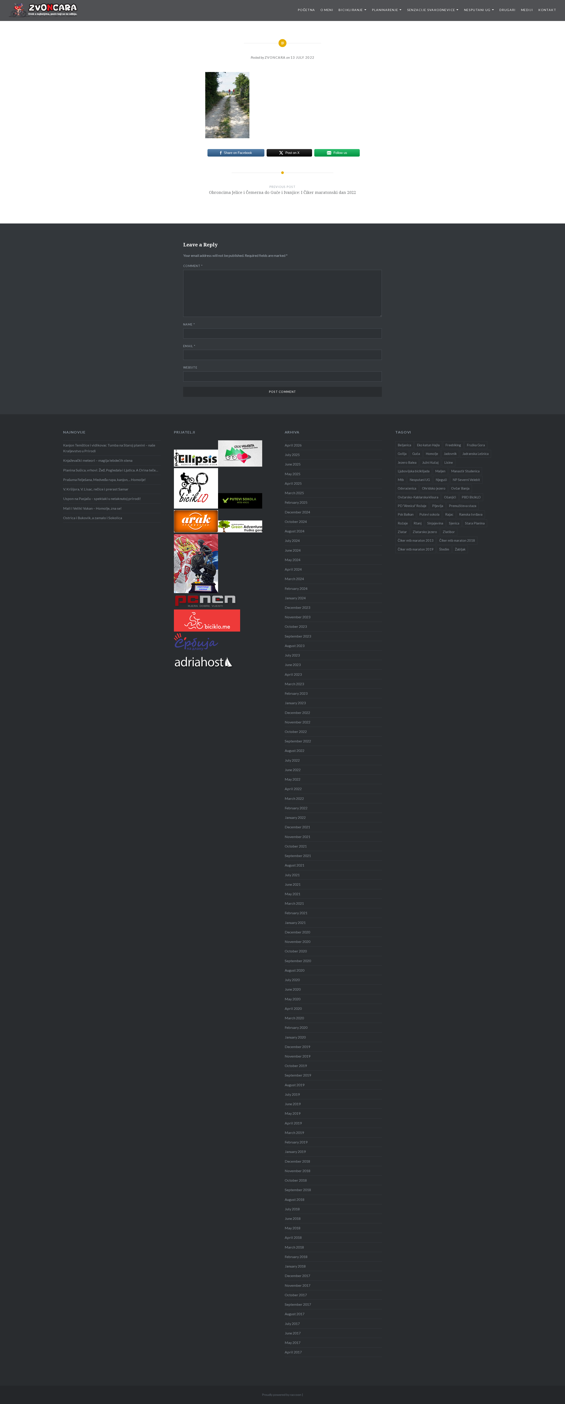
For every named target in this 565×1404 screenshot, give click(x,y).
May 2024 (292, 560)
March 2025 (294, 493)
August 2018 (294, 1199)
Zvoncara (275, 57)
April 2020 (293, 1008)
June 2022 (293, 770)
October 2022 (296, 731)
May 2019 (292, 1113)
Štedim (444, 549)
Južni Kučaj (430, 462)
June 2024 (293, 550)
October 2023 (296, 626)
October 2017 (296, 1295)
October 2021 (296, 846)
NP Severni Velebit (466, 480)
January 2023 (295, 703)
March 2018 (294, 1247)
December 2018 (297, 1161)
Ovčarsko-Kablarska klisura (418, 497)
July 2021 (292, 875)
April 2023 (293, 674)
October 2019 (296, 1065)
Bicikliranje (351, 10)
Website (190, 367)
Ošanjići (450, 497)
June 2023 (293, 664)
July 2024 (292, 540)
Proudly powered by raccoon (281, 1394)
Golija (402, 454)
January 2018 (295, 1266)
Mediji (527, 10)
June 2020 (293, 989)
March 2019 (294, 1132)
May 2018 (292, 1228)
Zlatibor (449, 532)
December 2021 (297, 827)
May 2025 (292, 474)
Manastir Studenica (465, 471)
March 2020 (294, 1018)
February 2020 (296, 1027)
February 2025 (296, 502)
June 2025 (293, 464)
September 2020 (298, 961)
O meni (326, 10)
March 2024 (294, 579)
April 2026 (293, 445)
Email (189, 346)
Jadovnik (450, 454)
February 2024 (296, 588)
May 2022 (292, 779)
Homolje (432, 454)
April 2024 (293, 569)
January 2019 (295, 1151)
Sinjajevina (435, 523)
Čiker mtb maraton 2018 (457, 540)
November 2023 (297, 617)
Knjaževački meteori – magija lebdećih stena (97, 460)
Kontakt (547, 10)
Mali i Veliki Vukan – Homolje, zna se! (92, 508)
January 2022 (295, 817)
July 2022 (292, 760)
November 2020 (297, 941)
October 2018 (296, 1180)
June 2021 (293, 884)
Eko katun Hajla (428, 445)
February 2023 (296, 693)
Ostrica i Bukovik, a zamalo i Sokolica (92, 518)
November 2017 (297, 1285)
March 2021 (294, 903)
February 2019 (296, 1142)
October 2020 (296, 951)
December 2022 (297, 712)
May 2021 (292, 894)
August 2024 (294, 531)
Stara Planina (475, 523)
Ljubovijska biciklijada (413, 471)
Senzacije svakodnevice (431, 10)
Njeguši (441, 480)
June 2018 (293, 1218)
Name (189, 324)
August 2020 (294, 970)
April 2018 (293, 1237)
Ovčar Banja (460, 488)
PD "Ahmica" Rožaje (412, 506)
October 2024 (296, 521)
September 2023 (298, 636)
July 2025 (292, 454)
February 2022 (296, 808)
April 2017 (293, 1352)
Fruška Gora (476, 445)
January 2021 (295, 922)
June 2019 (293, 1104)
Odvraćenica (407, 488)
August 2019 (294, 1085)
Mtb (401, 480)
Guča (416, 454)
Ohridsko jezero (433, 488)
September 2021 (298, 855)
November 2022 (297, 722)
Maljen (440, 471)
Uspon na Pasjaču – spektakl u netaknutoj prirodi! (102, 498)
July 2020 (292, 980)
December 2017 (297, 1275)
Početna (306, 10)
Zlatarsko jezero (425, 532)
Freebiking (453, 445)
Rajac (449, 514)
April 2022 (293, 789)
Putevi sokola (429, 514)
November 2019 (297, 1056)
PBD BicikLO (471, 497)
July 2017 (292, 1323)
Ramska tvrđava (470, 514)
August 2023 (294, 645)
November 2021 (297, 836)
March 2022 (294, 798)
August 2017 (294, 1314)
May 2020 (292, 999)
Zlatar (402, 532)
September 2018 (298, 1190)
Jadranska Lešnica (475, 454)
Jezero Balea (407, 462)
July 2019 (292, 1094)
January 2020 (295, 1037)
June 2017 (293, 1333)
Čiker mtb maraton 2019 (415, 549)
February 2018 (296, 1257)
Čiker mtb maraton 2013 (415, 540)
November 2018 (297, 1171)
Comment (193, 266)
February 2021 (296, 913)
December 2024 (297, 512)
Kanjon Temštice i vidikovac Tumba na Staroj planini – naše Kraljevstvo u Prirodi (109, 448)
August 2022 (294, 750)
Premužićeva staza (462, 506)
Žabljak (460, 549)
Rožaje (403, 523)
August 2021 (294, 865)
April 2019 (293, 1123)
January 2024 (295, 598)
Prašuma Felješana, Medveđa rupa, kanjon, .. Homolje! (104, 479)
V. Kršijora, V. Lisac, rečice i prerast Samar (95, 489)
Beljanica (404, 445)
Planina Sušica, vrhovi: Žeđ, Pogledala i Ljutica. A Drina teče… (110, 470)
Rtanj (418, 523)
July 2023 (292, 655)
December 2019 (297, 1046)
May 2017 (292, 1342)
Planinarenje (385, 10)
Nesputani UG (477, 10)
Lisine (448, 462)
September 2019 (298, 1075)
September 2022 (298, 741)
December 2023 (297, 607)
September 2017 (298, 1304)
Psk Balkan (406, 514)
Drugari (507, 10)
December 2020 (297, 932)
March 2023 (294, 684)
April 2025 (293, 483)
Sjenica (454, 523)
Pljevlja (437, 506)
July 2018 (292, 1209)
